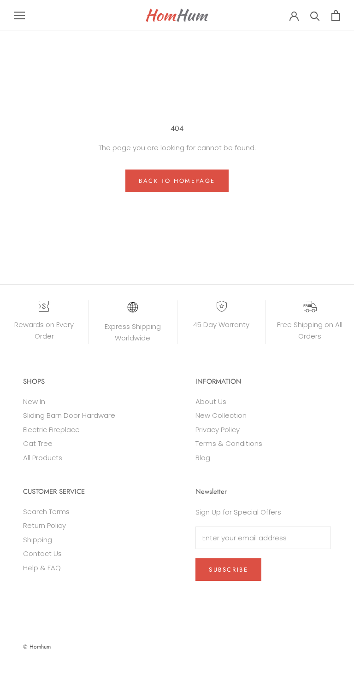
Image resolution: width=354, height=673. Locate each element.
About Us (210, 401)
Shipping (37, 539)
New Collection (221, 415)
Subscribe (228, 569)
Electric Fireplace (51, 429)
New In (34, 401)
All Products (42, 457)
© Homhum (37, 647)
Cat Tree (38, 443)
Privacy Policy (217, 429)
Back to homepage (177, 180)
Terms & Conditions (228, 443)
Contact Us (42, 553)
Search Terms (46, 511)
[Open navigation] (19, 15)
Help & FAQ (42, 568)
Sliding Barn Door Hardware (69, 415)
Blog (202, 457)
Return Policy (44, 525)
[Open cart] (335, 15)
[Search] (315, 15)
